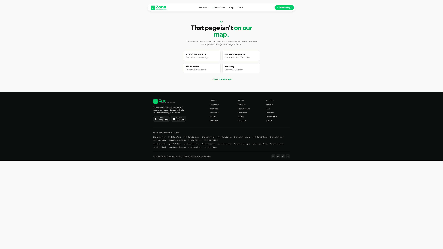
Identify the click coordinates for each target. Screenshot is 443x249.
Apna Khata (214, 113)
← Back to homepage (222, 79)
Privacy (195, 156)
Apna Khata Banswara (191, 144)
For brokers (270, 113)
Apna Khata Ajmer (159, 144)
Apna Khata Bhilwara (260, 144)
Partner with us (271, 117)
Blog (231, 8)
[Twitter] (283, 156)
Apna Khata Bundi (159, 147)
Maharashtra (242, 113)
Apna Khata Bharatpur (242, 144)
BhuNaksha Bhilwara (260, 137)
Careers (269, 121)
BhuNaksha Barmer (224, 137)
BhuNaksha (214, 109)
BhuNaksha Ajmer (159, 137)
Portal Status (219, 8)
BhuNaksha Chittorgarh (177, 140)
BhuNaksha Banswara (191, 137)
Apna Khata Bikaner (277, 144)
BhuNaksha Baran (208, 137)
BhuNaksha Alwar (174, 137)
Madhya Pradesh (244, 109)
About (240, 8)
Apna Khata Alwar (174, 144)
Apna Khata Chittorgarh (177, 147)
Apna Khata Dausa (210, 147)
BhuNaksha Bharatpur (242, 137)
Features (213, 117)
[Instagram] (273, 156)
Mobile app (214, 121)
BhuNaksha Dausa (210, 140)
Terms (201, 156)
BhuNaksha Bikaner (277, 137)
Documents (203, 8)
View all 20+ (242, 121)
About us (269, 105)
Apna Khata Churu (195, 147)
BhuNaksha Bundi (159, 140)
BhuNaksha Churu (195, 140)
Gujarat (240, 117)
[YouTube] (288, 156)
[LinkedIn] (278, 156)
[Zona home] (158, 8)
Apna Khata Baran (208, 144)
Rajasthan (241, 105)
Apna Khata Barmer (224, 144)
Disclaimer (207, 156)
